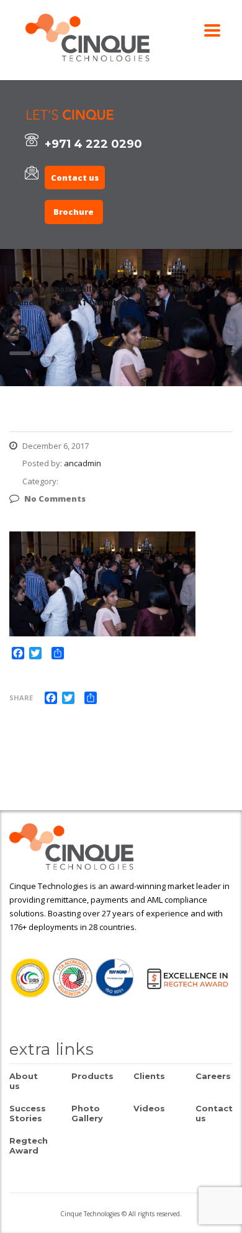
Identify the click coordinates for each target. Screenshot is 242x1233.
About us (23, 1081)
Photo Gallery (87, 1113)
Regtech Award (28, 1145)
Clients (149, 1076)
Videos (149, 1108)
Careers (213, 1076)
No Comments (55, 498)
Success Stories (27, 1113)
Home (20, 289)
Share (21, 697)
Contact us (75, 177)
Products (92, 1076)
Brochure (73, 211)
